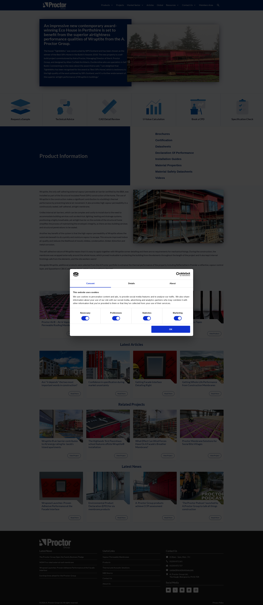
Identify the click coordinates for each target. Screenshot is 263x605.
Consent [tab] (90, 283)
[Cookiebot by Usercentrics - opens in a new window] (178, 274)
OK (170, 329)
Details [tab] (131, 283)
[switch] (116, 318)
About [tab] (173, 283)
